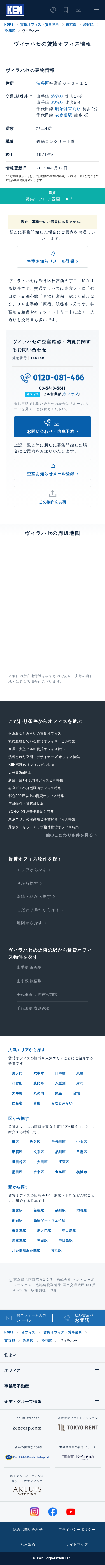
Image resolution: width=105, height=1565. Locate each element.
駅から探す (18, 1187)
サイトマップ (77, 1544)
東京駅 (17, 1210)
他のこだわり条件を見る (69, 835)
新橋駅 (39, 1210)
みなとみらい (62, 1103)
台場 (76, 1093)
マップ (72, 394)
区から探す (27, 883)
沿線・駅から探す (34, 896)
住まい (10, 1354)
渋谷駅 (9, 31)
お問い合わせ (78, 10)
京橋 (79, 1073)
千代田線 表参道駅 (33, 1008)
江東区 (64, 1162)
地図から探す (30, 923)
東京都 (71, 25)
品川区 (60, 1152)
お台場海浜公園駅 (26, 1251)
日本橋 (60, 1073)
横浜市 (81, 1172)
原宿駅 (57, 102)
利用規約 (28, 1544)
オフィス (28, 1332)
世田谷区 (19, 1162)
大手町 (17, 1093)
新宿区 (17, 1152)
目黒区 (81, 1152)
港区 (15, 1142)
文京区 (39, 1152)
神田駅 (42, 1241)
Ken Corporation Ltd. (15, 10)
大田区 (42, 1162)
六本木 (39, 1073)
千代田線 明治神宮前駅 (37, 994)
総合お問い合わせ (28, 1529)
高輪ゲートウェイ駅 (49, 1220)
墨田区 (17, 1172)
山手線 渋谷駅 (29, 967)
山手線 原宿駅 (29, 981)
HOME (8, 25)
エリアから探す (32, 870)
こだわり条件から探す (38, 909)
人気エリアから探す (26, 1050)
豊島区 (60, 1172)
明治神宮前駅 (68, 109)
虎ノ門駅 (44, 1230)
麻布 (79, 1083)
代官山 (17, 1083)
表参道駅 (64, 115)
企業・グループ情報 (22, 1401)
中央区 (81, 1142)
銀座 (58, 1093)
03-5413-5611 (52, 388)
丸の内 (39, 1093)
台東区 (39, 1172)
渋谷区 (88, 25)
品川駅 (60, 1210)
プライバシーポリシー (77, 1529)
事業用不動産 (16, 1386)
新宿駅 (17, 1220)
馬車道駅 (19, 1241)
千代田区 (59, 1142)
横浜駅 (56, 1251)
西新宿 (17, 1103)
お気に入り (66, 10)
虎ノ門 (17, 1073)
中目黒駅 (69, 1230)
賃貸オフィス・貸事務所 (39, 25)
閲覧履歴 (53, 10)
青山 (37, 1103)
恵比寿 (39, 1083)
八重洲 (60, 1083)
